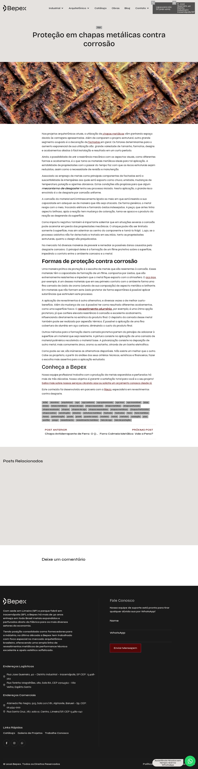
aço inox (151, 277)
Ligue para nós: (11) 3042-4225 (164, 8)
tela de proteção (123, 420)
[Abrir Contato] (148, 8)
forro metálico (141, 413)
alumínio (54, 402)
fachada (108, 413)
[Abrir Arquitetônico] (88, 8)
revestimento (67, 420)
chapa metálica (113, 406)
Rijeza (107, 389)
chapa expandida (94, 406)
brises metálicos (59, 406)
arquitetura (67, 402)
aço (77, 402)
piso (145, 417)
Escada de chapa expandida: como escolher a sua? (96, 516)
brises (45, 406)
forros (45, 417)
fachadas (94, 142)
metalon (124, 417)
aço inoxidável (134, 402)
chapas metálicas (113, 133)
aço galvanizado (105, 402)
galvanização (58, 417)
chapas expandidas (98, 409)
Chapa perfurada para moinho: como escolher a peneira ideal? (160, 514)
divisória (76, 413)
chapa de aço (76, 406)
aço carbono (88, 402)
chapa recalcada (51, 409)
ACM (45, 402)
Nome (114, 620)
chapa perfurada (132, 406)
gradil (78, 417)
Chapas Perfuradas (140, 409)
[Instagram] (14, 743)
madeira (104, 417)
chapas (65, 409)
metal (114, 417)
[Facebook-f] (6, 743)
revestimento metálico (87, 420)
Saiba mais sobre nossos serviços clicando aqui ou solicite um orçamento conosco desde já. (97, 383)
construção (64, 413)
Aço (99, 27)
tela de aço (106, 420)
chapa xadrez (49, 413)
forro (129, 413)
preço (55, 420)
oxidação (135, 417)
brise (146, 402)
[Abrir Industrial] (62, 8)
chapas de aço (79, 409)
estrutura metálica (92, 413)
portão (46, 420)
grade (70, 417)
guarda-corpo (90, 417)
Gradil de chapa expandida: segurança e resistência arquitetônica (30, 514)
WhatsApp (117, 632)
